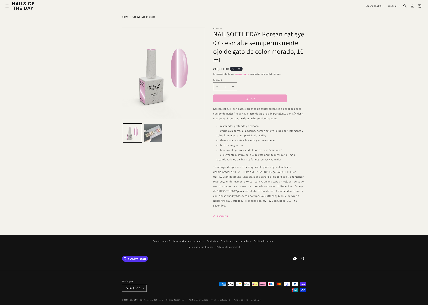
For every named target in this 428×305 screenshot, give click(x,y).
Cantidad (217, 79)
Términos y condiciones (200, 246)
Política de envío (241, 300)
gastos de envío (242, 74)
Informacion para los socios (188, 241)
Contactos (212, 241)
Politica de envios (263, 241)
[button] (7, 6)
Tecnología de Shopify (153, 300)
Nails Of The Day (136, 300)
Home (125, 16)
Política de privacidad (228, 246)
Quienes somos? (161, 241)
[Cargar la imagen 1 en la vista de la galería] (132, 133)
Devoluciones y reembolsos (236, 241)
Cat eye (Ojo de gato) (143, 16)
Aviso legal (256, 300)
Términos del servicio (220, 300)
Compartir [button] (222, 215)
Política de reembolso (176, 300)
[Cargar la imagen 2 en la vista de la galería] (152, 133)
